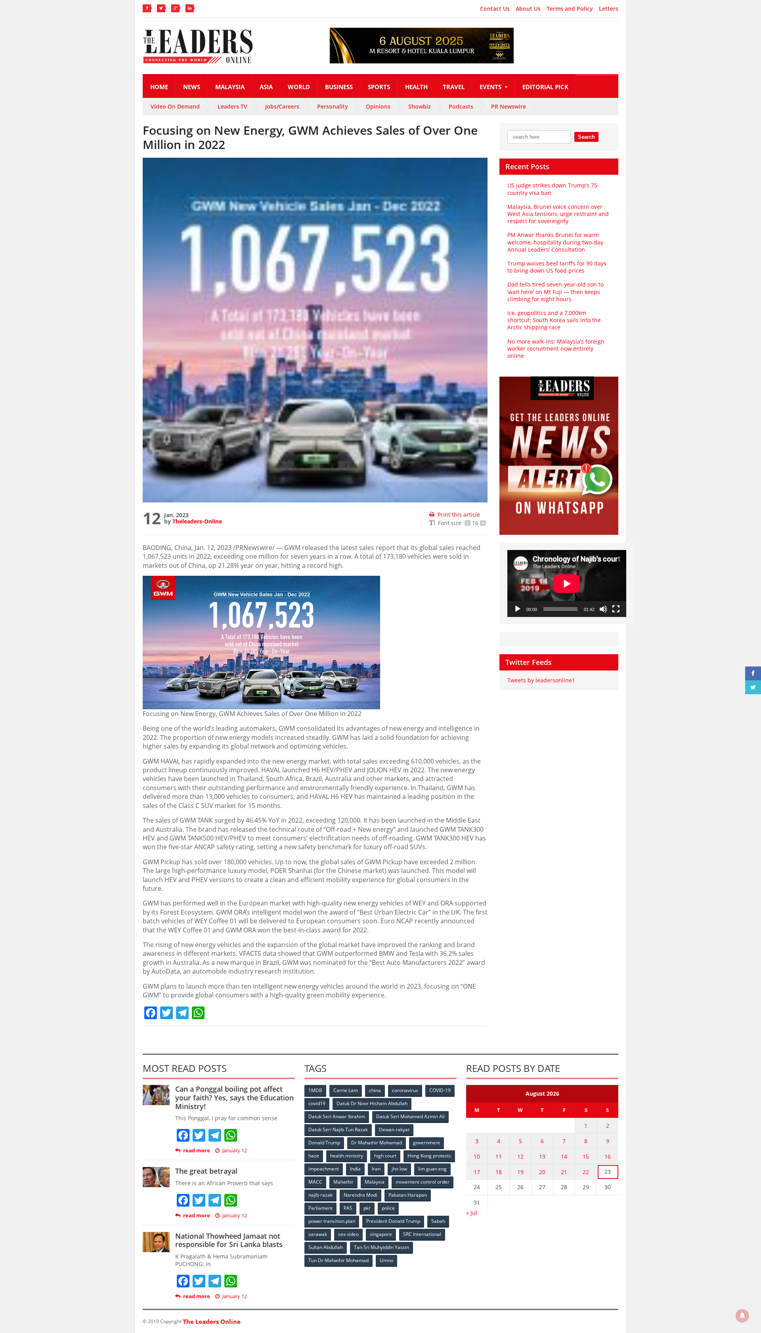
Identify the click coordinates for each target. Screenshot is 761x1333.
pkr (367, 1208)
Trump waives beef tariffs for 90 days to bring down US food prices (556, 267)
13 (542, 1156)
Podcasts (461, 106)
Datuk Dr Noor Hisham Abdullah (372, 1103)
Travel (454, 87)
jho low (399, 1168)
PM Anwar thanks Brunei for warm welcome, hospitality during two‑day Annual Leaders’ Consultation (555, 242)
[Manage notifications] (742, 1315)
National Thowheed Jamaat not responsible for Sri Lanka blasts (229, 1240)
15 (586, 1156)
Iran (376, 1168)
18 (498, 1172)
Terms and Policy (570, 8)
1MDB (315, 1090)
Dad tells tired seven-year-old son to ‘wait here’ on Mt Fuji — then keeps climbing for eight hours (555, 291)
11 (498, 1156)
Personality (332, 106)
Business (339, 87)
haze (313, 1155)
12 (520, 1156)
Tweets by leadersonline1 (541, 680)
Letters (608, 8)
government (426, 1142)
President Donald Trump (393, 1221)
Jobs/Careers (282, 106)
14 (564, 1156)
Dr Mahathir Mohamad (376, 1142)
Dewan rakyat (394, 1129)
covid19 (316, 1103)
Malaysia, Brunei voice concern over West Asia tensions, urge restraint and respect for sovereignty (558, 214)
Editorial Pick (545, 87)
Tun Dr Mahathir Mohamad (338, 1260)
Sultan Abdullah (325, 1247)
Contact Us (495, 8)
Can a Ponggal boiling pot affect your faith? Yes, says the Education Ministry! (234, 1097)
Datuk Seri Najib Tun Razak (338, 1129)
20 (542, 1172)
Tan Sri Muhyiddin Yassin (381, 1247)
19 (520, 1172)
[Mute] (603, 609)
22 (586, 1172)
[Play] (518, 609)
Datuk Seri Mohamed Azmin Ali (410, 1116)
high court (385, 1155)
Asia (266, 87)
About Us (528, 8)
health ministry (346, 1155)
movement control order (422, 1181)
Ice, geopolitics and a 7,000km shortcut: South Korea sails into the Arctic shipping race (554, 320)
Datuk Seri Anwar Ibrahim (336, 1116)
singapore (381, 1234)
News (191, 87)
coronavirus (405, 1090)
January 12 (234, 1150)
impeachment (323, 1168)
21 (564, 1172)
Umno (386, 1260)
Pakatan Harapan (407, 1195)
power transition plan (331, 1221)
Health (416, 87)
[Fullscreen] (616, 609)
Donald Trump (324, 1142)
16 (607, 1156)
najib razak (320, 1195)
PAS (348, 1208)
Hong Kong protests (429, 1155)
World (299, 87)
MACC (315, 1181)
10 (477, 1156)
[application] (566, 583)
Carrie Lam (345, 1090)
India (355, 1168)
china (375, 1090)
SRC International (422, 1234)
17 (477, 1172)
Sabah (438, 1221)
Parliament (320, 1208)
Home (159, 87)
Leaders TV (232, 106)
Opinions (378, 106)
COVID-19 (440, 1090)
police (388, 1208)
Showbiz (419, 106)
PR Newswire (508, 106)
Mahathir (343, 1181)
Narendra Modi (360, 1195)
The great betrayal (206, 1171)
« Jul (471, 1213)
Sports (379, 87)
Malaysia (230, 87)
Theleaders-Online (197, 521)
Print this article (459, 514)
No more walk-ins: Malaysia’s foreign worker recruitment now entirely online (555, 348)
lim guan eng (432, 1168)
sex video (348, 1234)
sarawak (317, 1234)
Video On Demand (175, 106)
